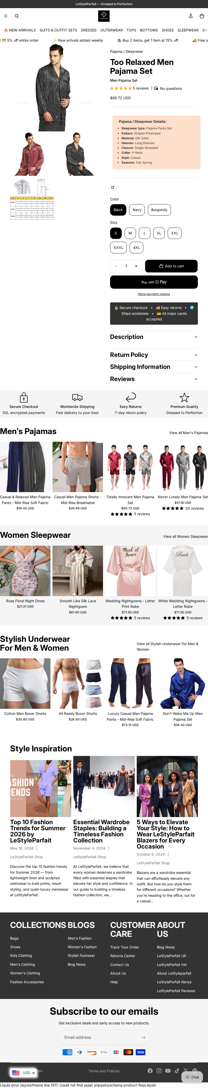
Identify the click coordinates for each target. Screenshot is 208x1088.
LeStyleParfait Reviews (176, 991)
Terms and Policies (104, 1071)
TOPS (131, 30)
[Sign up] (143, 1037)
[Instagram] (159, 1071)
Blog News (76, 964)
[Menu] (6, 16)
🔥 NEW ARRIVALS (20, 30)
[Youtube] (168, 1071)
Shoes (15, 947)
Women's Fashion (82, 947)
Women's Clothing (25, 973)
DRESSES (89, 30)
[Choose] (42, 484)
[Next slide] (44, 467)
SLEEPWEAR (188, 30)
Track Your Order (124, 947)
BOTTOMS (149, 30)
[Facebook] (150, 1071)
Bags (14, 938)
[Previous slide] (5, 467)
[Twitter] (186, 1071)
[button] (121, 88)
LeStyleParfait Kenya (174, 982)
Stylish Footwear (81, 956)
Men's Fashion (80, 938)
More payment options (154, 294)
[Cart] (201, 16)
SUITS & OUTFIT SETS (58, 30)
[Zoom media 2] (32, 154)
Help (114, 982)
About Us (118, 973)
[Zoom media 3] (76, 154)
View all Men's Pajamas (188, 432)
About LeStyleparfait (174, 973)
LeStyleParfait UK (171, 956)
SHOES (168, 30)
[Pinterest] (195, 1071)
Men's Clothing (22, 964)
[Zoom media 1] (54, 87)
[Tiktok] (177, 1071)
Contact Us (119, 964)
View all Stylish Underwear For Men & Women (167, 646)
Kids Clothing (21, 956)
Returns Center (122, 956)
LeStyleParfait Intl (171, 964)
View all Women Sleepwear (185, 536)
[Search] (16, 16)
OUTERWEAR (111, 30)
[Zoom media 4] (32, 198)
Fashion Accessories (27, 982)
